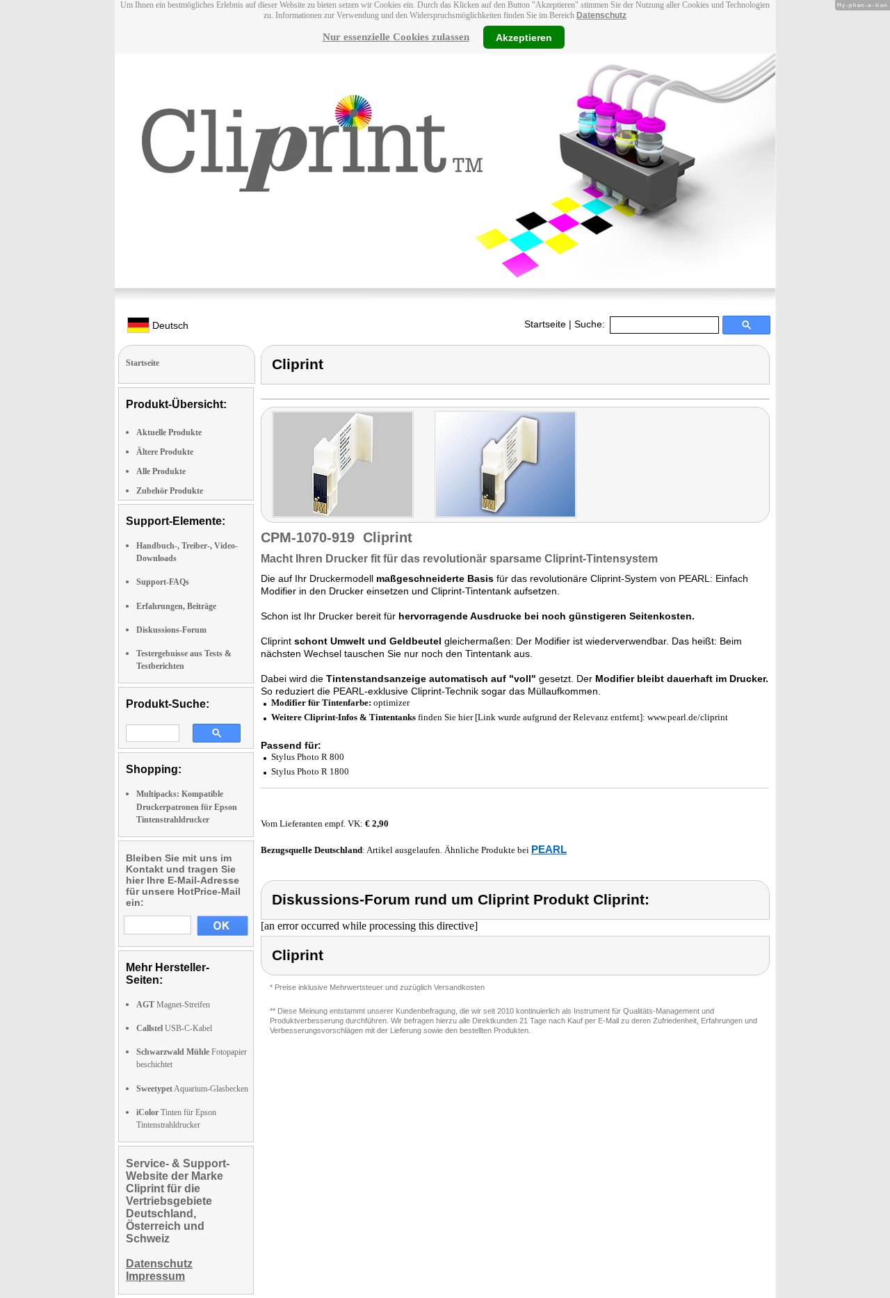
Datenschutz (601, 15)
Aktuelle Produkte (169, 432)
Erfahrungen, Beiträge (176, 606)
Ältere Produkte (164, 452)
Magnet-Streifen (173, 1004)
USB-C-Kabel (174, 1028)
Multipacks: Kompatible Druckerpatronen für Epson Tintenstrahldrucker (186, 806)
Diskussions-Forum (171, 630)
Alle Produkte (161, 471)
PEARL (549, 849)
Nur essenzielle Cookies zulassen (396, 36)
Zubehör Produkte (169, 491)
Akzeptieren (524, 36)
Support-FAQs (162, 582)
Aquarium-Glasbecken (192, 1089)
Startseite (545, 324)
